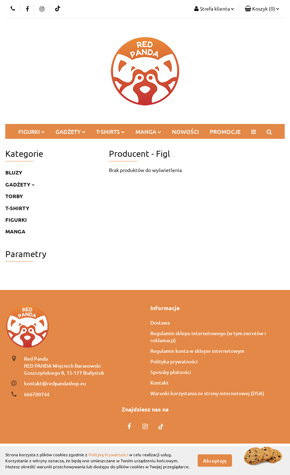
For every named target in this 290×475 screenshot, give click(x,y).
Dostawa (160, 322)
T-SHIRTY (17, 208)
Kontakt (159, 382)
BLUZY (13, 172)
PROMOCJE (225, 131)
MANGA (146, 131)
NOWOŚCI (185, 131)
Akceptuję (215, 460)
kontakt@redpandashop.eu (55, 383)
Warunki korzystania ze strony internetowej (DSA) (207, 393)
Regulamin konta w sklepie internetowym (197, 351)
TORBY (14, 196)
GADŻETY (69, 131)
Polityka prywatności (174, 361)
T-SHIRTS (108, 131)
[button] (262, 9)
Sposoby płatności (170, 372)
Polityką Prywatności (108, 454)
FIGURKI (29, 131)
